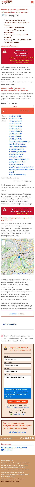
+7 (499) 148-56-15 (15, 131)
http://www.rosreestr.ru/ (17, 174)
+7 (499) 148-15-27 (15, 134)
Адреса (4, 111)
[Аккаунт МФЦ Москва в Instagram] (21, 438)
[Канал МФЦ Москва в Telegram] (33, 438)
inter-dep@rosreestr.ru (17, 144)
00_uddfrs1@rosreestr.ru (17, 152)
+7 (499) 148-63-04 (15, 126)
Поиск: (15, 106)
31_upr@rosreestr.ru (16, 154)
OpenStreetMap (23, 274)
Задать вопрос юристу (17, 402)
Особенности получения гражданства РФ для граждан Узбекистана (15, 29)
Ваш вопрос (7, 374)
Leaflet (14, 274)
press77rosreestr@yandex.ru (19, 159)
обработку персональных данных (17, 407)
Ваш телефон (8, 362)
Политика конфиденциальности (10, 481)
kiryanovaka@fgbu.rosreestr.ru (19, 141)
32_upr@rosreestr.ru (16, 164)
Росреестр (13, 314)
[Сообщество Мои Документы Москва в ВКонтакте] (23, 438)
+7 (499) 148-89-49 (15, 118)
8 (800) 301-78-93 (18, 414)
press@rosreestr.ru (15, 157)
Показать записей (9, 103)
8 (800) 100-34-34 (15, 116)
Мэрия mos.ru (8, 450)
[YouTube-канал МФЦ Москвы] (26, 438)
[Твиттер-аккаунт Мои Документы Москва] (30, 438)
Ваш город (7, 368)
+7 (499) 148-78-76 (15, 124)
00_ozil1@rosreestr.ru (16, 149)
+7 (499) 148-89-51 (15, 129)
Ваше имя (7, 356)
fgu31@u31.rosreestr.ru (17, 162)
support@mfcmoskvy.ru (18, 479)
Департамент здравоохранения (15, 447)
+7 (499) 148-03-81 (15, 136)
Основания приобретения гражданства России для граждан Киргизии (16, 22)
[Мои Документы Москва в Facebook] (28, 438)
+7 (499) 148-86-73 (15, 121)
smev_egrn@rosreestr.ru (17, 147)
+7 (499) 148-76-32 (15, 139)
